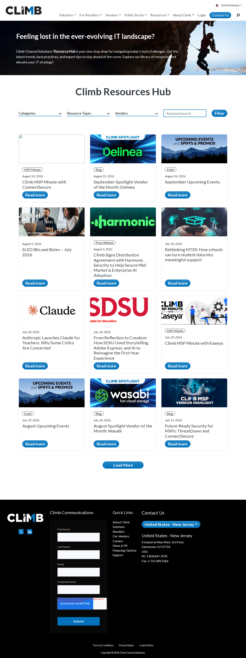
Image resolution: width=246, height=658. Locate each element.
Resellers (119, 531)
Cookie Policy (146, 645)
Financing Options (124, 550)
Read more (35, 195)
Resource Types (79, 113)
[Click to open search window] (238, 15)
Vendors (121, 113)
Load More (123, 465)
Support (118, 555)
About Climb (121, 522)
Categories (27, 113)
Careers (118, 541)
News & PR (120, 545)
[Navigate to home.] (23, 10)
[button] (230, 6)
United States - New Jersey (169, 524)
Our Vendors (121, 536)
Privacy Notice (126, 645)
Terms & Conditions (103, 645)
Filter (219, 113)
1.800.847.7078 (156, 556)
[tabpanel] (191, 548)
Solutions (119, 527)
